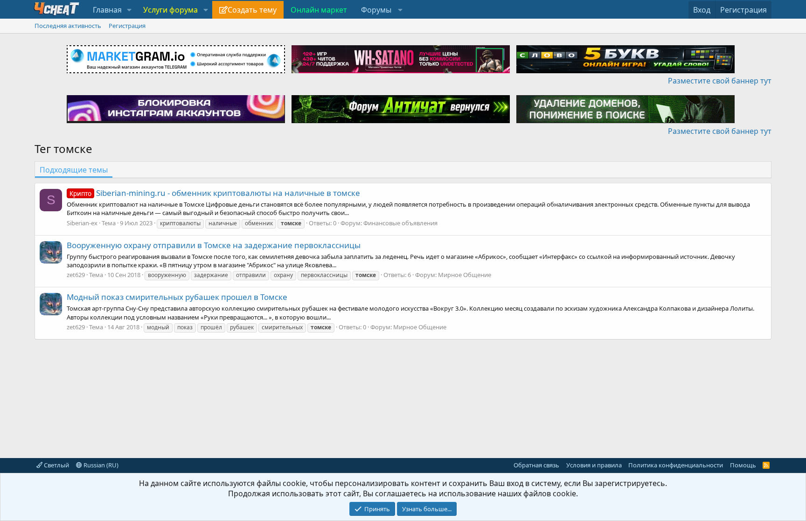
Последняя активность (68, 25)
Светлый (55, 465)
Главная (107, 10)
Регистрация (127, 25)
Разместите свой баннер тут (719, 81)
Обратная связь (536, 465)
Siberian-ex (82, 223)
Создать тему (252, 10)
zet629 (76, 275)
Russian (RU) (100, 465)
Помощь (743, 465)
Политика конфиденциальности (675, 465)
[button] (129, 10)
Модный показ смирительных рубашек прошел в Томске (177, 297)
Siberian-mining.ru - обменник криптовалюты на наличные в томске (214, 193)
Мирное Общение (464, 275)
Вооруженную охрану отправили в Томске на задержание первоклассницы (214, 245)
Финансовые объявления (400, 223)
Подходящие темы (74, 170)
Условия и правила (594, 465)
